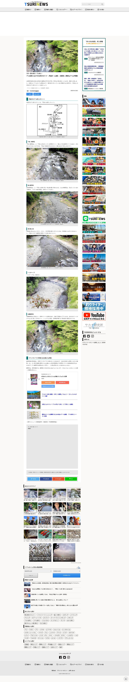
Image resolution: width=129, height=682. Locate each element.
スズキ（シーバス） (31, 632)
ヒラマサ (48, 629)
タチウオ (71, 632)
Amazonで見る (48, 382)
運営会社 (54, 670)
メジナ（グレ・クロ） (46, 635)
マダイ (31, 629)
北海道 (27, 644)
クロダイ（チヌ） (60, 635)
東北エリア (34, 644)
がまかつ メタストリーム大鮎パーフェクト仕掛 (54, 376)
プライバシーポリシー (62, 670)
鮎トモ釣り (57, 615)
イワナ (65, 632)
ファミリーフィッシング (44, 615)
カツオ (53, 638)
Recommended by (74, 562)
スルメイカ (56, 629)
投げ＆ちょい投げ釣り (31, 623)
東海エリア (70, 644)
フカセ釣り (28, 620)
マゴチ (27, 638)
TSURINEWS (63, 673)
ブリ (36, 629)
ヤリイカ (40, 638)
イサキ (42, 629)
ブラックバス (69, 638)
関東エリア (42, 644)
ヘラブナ (60, 638)
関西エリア (28, 647)
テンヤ (63, 620)
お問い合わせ (72, 670)
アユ (46, 632)
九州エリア (54, 647)
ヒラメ (27, 635)
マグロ (47, 638)
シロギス (70, 635)
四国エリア (45, 647)
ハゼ (76, 635)
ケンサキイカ (66, 629)
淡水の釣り (37, 94)
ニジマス (52, 632)
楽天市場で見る (62, 382)
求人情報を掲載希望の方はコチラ (94, 43)
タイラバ (46, 617)
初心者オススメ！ (30, 615)
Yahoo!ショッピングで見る (48, 386)
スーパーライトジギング (58, 617)
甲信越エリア (52, 644)
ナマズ (41, 632)
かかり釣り (70, 620)
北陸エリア (61, 644)
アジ (26, 629)
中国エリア (36, 647)
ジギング (70, 617)
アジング (27, 617)
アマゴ (59, 632)
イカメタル (45, 620)
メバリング (73, 615)
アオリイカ (34, 635)
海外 (60, 647)
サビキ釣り (43, 623)
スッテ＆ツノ (55, 620)
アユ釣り (29, 94)
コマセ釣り (36, 620)
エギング (65, 615)
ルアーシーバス (36, 617)
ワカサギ (33, 638)
